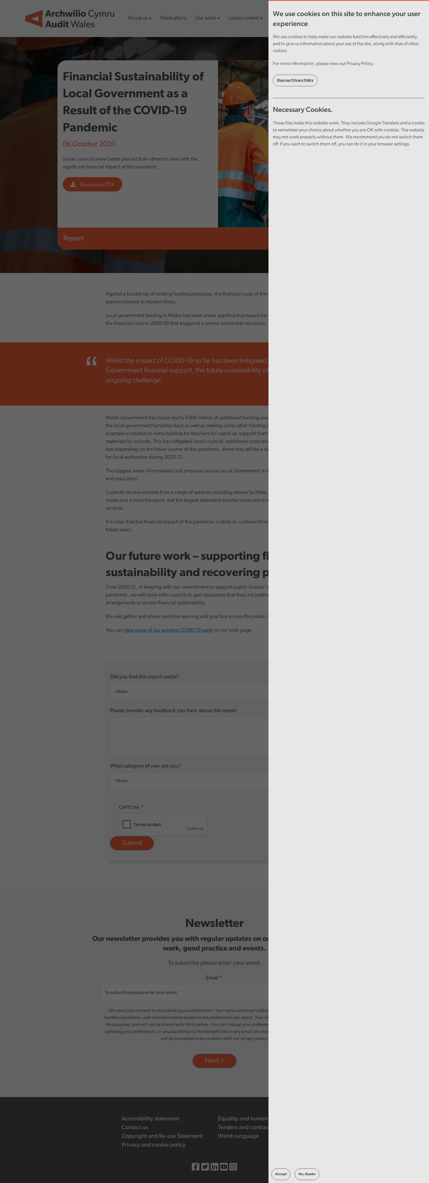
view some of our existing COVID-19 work (168, 630)
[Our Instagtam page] (233, 1167)
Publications (173, 18)
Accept (281, 1174)
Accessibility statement (150, 1119)
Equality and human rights (250, 1119)
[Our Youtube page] (224, 1167)
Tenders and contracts (245, 1128)
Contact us (135, 1128)
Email (212, 978)
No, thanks (307, 1174)
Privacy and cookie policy (154, 1145)
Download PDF (97, 185)
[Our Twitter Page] (205, 1167)
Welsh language (238, 1136)
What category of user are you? (145, 766)
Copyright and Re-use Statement (162, 1136)
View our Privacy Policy (295, 80)
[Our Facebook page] (195, 1167)
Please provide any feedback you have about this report (173, 711)
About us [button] (137, 18)
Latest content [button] (244, 18)
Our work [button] (205, 18)
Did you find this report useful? (144, 677)
